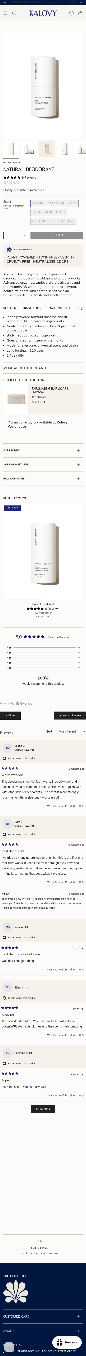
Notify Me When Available (23, 190)
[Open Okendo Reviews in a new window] (16, 703)
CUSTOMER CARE (16, 1316)
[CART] (80, 13)
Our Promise (11, 450)
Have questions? (14, 478)
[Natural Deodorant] (43, 552)
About (8, 1331)
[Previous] (5, 2)
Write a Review (74, 716)
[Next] (81, 2)
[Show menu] (5, 13)
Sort (49, 731)
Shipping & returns (15, 464)
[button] (19, 177)
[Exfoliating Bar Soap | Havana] (15, 399)
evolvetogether (12, 162)
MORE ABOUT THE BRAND (24, 368)
